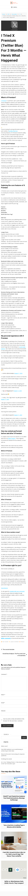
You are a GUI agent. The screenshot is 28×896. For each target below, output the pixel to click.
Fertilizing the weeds (6, 759)
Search (6, 734)
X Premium (3, 100)
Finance (22, 641)
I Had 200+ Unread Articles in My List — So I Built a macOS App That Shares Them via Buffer (14, 854)
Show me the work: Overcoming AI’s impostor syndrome (13, 754)
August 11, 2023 (18, 373)
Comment (4, 674)
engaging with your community (17, 591)
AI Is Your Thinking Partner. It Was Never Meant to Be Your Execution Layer (13, 762)
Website (3, 710)
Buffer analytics (12, 438)
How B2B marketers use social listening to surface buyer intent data (12, 750)
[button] (14, 7)
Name (3, 694)
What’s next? (4, 746)
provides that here (13, 131)
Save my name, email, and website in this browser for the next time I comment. (13, 720)
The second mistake (8, 649)
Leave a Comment (15, 642)
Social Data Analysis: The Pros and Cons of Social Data (14, 654)
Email (3, 702)
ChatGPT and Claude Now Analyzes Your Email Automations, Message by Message (14, 798)
